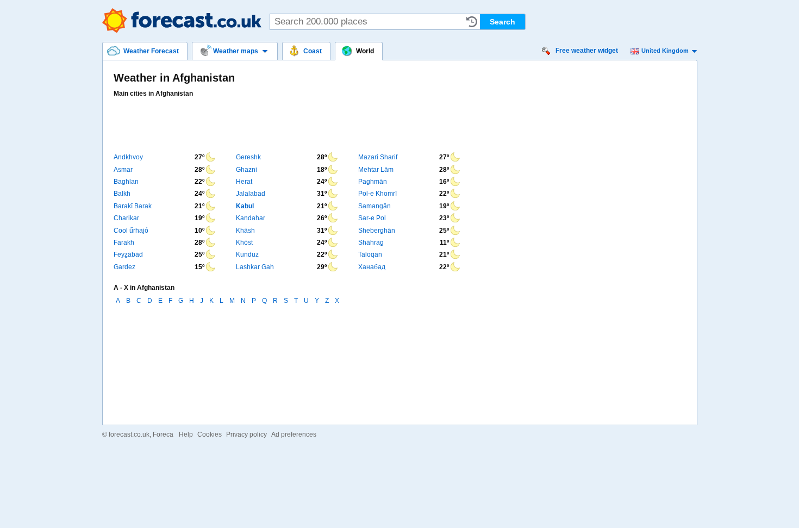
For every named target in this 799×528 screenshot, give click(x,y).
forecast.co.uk (129, 434)
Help (186, 434)
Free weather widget (586, 50)
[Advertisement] (311, 125)
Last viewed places (471, 21)
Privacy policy (246, 434)
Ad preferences (293, 434)
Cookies (209, 434)
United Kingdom (665, 50)
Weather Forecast (181, 20)
